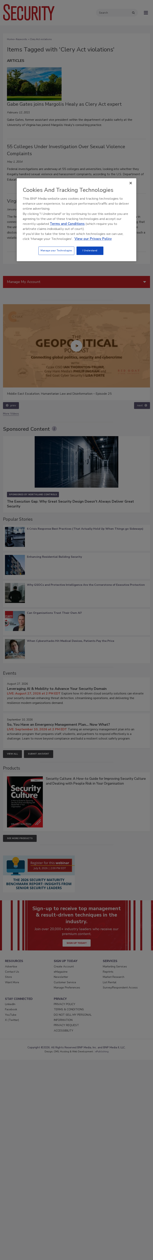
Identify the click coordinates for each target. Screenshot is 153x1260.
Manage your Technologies (56, 250)
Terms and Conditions (67, 223)
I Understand (89, 250)
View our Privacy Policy (93, 239)
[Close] (130, 183)
